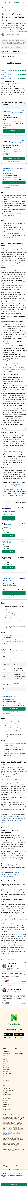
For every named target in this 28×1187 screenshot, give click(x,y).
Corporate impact (6, 1058)
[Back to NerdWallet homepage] (2, 8)
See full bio (21, 981)
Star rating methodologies (7, 1070)
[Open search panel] (10, 2)
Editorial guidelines (6, 1066)
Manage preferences (14, 1179)
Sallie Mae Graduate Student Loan (7, 75)
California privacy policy (7, 1097)
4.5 (23, 140)
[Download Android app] (19, 1034)
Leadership (6, 1053)
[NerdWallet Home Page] (5, 2)
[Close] (26, 1171)
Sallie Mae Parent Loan (8, 78)
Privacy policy (7, 1094)
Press (4, 1075)
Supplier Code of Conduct (8, 1091)
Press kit (5, 1078)
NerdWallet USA (8, 1165)
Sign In (16, 2)
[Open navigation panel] (2, 2)
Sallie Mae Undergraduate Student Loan (9, 71)
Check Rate (13, 130)
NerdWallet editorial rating (17, 112)
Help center (18, 1051)
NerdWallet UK (20, 1165)
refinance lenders (20, 936)
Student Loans (9, 7)
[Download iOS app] (8, 1034)
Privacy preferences (6, 1101)
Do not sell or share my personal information (7, 1107)
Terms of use (6, 1088)
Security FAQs (19, 1053)
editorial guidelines (7, 876)
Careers (5, 1055)
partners (19, 47)
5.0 (23, 111)
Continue (14, 1184)
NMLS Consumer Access (9, 1133)
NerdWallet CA (15, 1169)
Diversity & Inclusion (6, 1062)
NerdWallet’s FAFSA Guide (15, 780)
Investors (6, 1080)
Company (6, 1051)
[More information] (24, 112)
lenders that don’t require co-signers (12, 818)
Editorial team (7, 1073)
